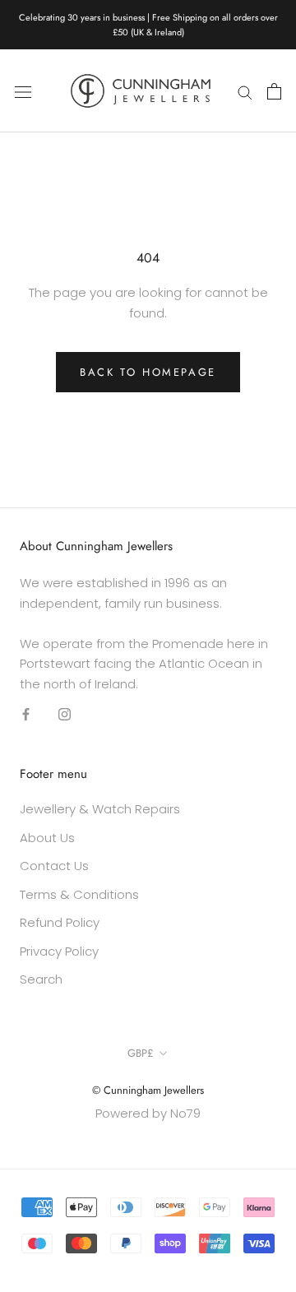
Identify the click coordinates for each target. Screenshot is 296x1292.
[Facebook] (26, 714)
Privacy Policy (59, 951)
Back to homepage (148, 372)
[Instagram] (64, 714)
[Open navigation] (23, 91)
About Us (47, 837)
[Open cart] (274, 91)
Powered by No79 (148, 1113)
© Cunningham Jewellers (148, 1090)
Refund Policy (59, 922)
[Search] (245, 91)
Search (41, 979)
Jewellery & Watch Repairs (100, 808)
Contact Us (54, 865)
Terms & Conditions (79, 894)
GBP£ (140, 1053)
